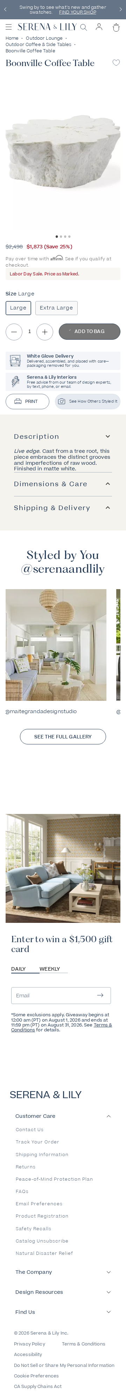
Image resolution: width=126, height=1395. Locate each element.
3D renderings (95, 15)
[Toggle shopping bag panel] (115, 33)
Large (18, 308)
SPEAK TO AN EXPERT (62, 9)
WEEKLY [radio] (50, 969)
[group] (55, 652)
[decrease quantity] (14, 332)
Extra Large (56, 308)
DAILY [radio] (18, 969)
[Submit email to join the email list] (100, 996)
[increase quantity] (44, 332)
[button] (5, 9)
